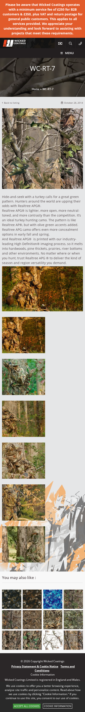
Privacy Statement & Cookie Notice (34, 666)
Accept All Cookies (26, 706)
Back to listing (11, 102)
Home (35, 89)
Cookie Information (57, 706)
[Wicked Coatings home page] (11, 44)
